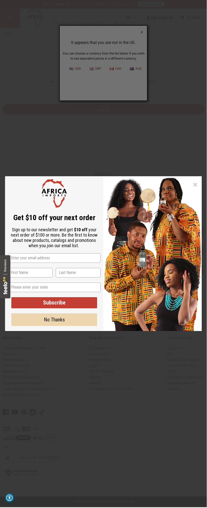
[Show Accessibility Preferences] (9, 497)
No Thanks (54, 320)
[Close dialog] (195, 184)
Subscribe (54, 302)
